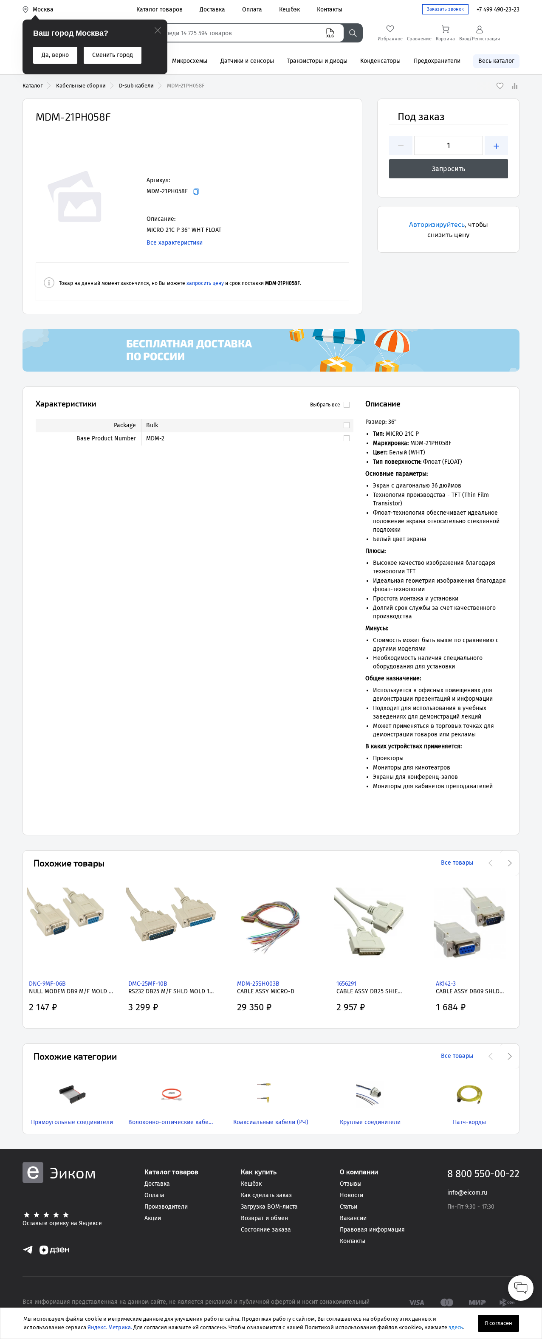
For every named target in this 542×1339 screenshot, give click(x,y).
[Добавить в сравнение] (514, 86)
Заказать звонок (445, 9)
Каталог (33, 85)
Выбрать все (325, 405)
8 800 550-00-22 (483, 1174)
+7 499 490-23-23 (498, 9)
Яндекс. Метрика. (110, 1327)
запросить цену (205, 283)
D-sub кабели (136, 85)
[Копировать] (196, 192)
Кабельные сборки (81, 85)
